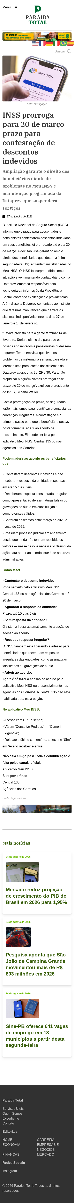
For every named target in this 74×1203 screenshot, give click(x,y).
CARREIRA (45, 1140)
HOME (7, 1140)
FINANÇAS (11, 1154)
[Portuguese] (63, 43)
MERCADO (45, 1154)
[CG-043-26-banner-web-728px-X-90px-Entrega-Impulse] (37, 36)
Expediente (10, 1118)
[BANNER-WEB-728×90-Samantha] (37, 808)
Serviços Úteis (13, 1108)
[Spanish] (70, 43)
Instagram (9, 1171)
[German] (49, 43)
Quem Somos (12, 1113)
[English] (35, 43)
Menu (6, 7)
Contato (8, 1123)
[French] (42, 43)
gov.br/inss (18, 776)
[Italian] (56, 43)
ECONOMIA (11, 1144)
